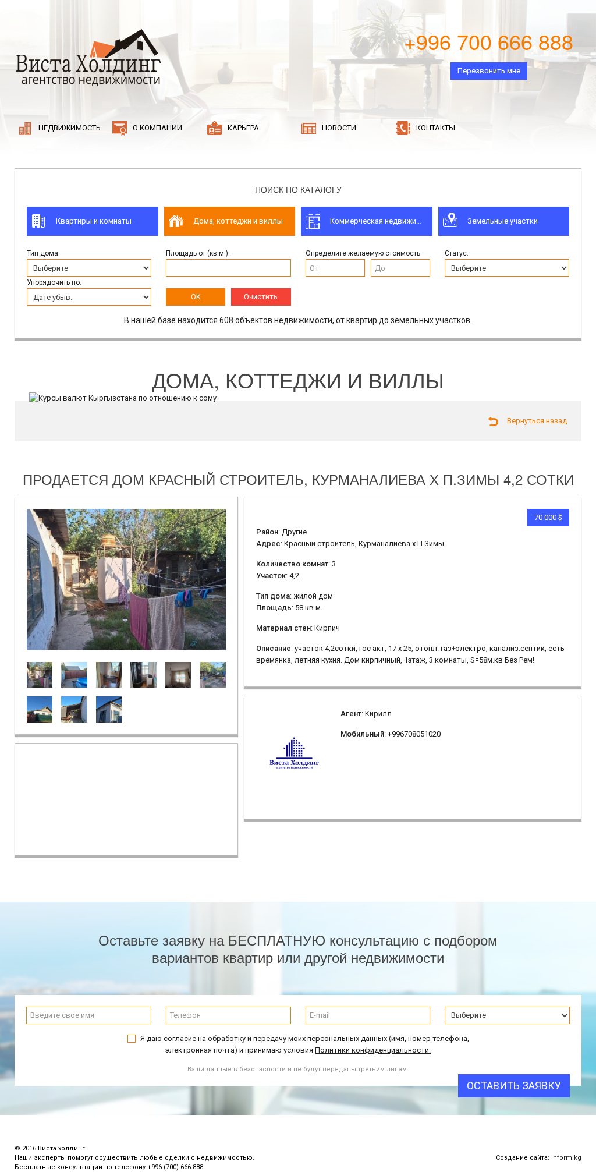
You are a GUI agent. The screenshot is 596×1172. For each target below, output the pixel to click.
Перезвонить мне (488, 70)
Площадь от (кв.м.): (198, 253)
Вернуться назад (537, 420)
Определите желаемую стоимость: (364, 253)
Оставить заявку (514, 1085)
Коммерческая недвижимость (381, 221)
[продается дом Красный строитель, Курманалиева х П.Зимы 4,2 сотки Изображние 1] (126, 579)
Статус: (457, 253)
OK (196, 296)
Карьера (242, 127)
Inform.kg (566, 1158)
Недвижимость (69, 127)
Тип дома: (43, 253)
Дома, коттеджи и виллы (238, 221)
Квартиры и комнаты (94, 221)
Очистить (261, 296)
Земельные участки (502, 221)
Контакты (434, 127)
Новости (338, 127)
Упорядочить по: (54, 282)
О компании (156, 127)
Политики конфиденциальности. (373, 1050)
